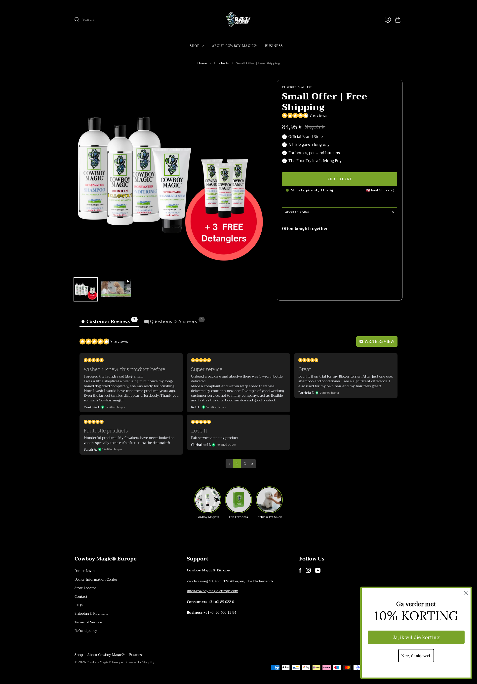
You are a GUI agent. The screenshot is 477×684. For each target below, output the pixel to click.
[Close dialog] (465, 593)
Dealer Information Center (96, 579)
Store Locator (85, 588)
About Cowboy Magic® (234, 46)
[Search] (77, 19)
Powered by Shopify (139, 662)
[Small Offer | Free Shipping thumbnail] (86, 289)
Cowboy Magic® (297, 87)
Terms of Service (88, 622)
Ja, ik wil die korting (416, 637)
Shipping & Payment (91, 613)
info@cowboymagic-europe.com (212, 591)
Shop (194, 46)
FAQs (79, 605)
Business (274, 46)
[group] (207, 502)
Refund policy (86, 631)
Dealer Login (85, 571)
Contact (81, 596)
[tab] (339, 212)
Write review (378, 341)
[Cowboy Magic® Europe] (238, 19)
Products (221, 63)
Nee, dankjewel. (416, 655)
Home (202, 63)
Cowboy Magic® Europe (105, 662)
